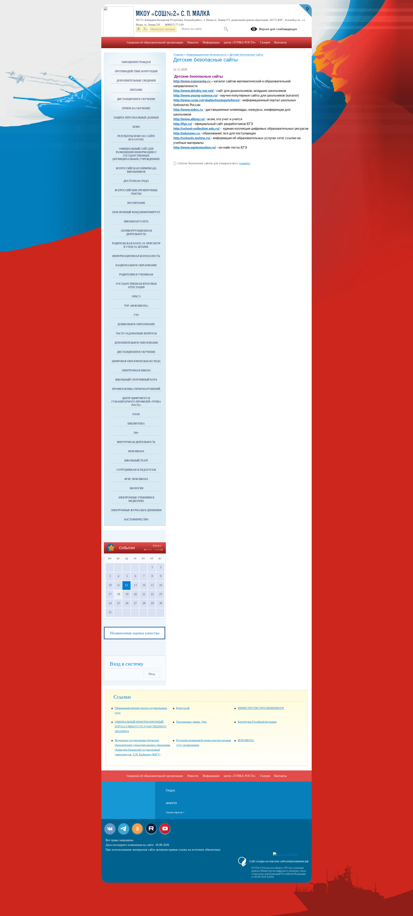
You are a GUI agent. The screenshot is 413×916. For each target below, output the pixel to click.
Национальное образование (136, 265)
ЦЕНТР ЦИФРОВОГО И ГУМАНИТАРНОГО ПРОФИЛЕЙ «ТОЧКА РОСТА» (136, 402)
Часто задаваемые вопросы (136, 333)
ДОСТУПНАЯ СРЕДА (136, 181)
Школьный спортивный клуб (136, 379)
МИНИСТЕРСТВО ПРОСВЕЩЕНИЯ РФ (261, 708)
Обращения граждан (136, 62)
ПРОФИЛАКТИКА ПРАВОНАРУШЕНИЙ (136, 388)
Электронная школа (136, 370)
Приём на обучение (136, 108)
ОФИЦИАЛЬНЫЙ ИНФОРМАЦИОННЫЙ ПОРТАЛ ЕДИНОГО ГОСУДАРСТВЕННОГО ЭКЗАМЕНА (140, 726)
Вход (152, 674)
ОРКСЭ (136, 296)
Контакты (280, 42)
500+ (136, 432)
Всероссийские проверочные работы (136, 192)
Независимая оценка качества (134, 633)
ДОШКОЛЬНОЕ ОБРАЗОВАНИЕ (136, 324)
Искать (226, 29)
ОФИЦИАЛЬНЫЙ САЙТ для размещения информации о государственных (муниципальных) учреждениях (136, 154)
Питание (136, 89)
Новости (192, 42)
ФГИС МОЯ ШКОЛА (136, 479)
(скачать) (244, 163)
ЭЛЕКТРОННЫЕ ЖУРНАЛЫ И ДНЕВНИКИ (136, 510)
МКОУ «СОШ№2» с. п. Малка (173, 14)
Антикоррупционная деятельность (136, 232)
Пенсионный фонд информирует (136, 212)
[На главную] (139, 29)
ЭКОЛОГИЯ (136, 488)
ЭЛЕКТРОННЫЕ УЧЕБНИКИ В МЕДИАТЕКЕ (136, 499)
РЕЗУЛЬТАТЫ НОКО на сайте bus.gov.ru (136, 138)
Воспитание (136, 202)
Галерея (265, 42)
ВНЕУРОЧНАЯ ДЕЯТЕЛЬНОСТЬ (136, 442)
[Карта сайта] (145, 29)
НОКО (136, 126)
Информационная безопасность (206, 54)
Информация (211, 42)
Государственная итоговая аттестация (136, 285)
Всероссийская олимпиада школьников (136, 170)
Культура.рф (183, 708)
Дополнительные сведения (136, 80)
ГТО (136, 315)
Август (157, 545)
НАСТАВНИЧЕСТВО (136, 519)
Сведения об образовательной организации (155, 42)
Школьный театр (136, 460)
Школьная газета (136, 221)
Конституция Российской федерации (257, 721)
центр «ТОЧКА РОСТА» (240, 42)
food (136, 414)
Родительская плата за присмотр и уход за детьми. (136, 245)
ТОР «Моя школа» (136, 305)
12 (126, 585)
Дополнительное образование (136, 342)
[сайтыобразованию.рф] (305, 10)
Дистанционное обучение (136, 99)
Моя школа (136, 451)
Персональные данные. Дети (191, 721)
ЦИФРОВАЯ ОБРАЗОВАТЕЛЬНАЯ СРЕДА (136, 361)
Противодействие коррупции (136, 71)
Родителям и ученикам (136, 274)
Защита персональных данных (136, 117)
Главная (178, 54)
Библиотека (136, 423)
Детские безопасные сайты (246, 54)
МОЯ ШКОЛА (246, 740)
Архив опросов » (175, 812)
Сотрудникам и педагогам (136, 469)
